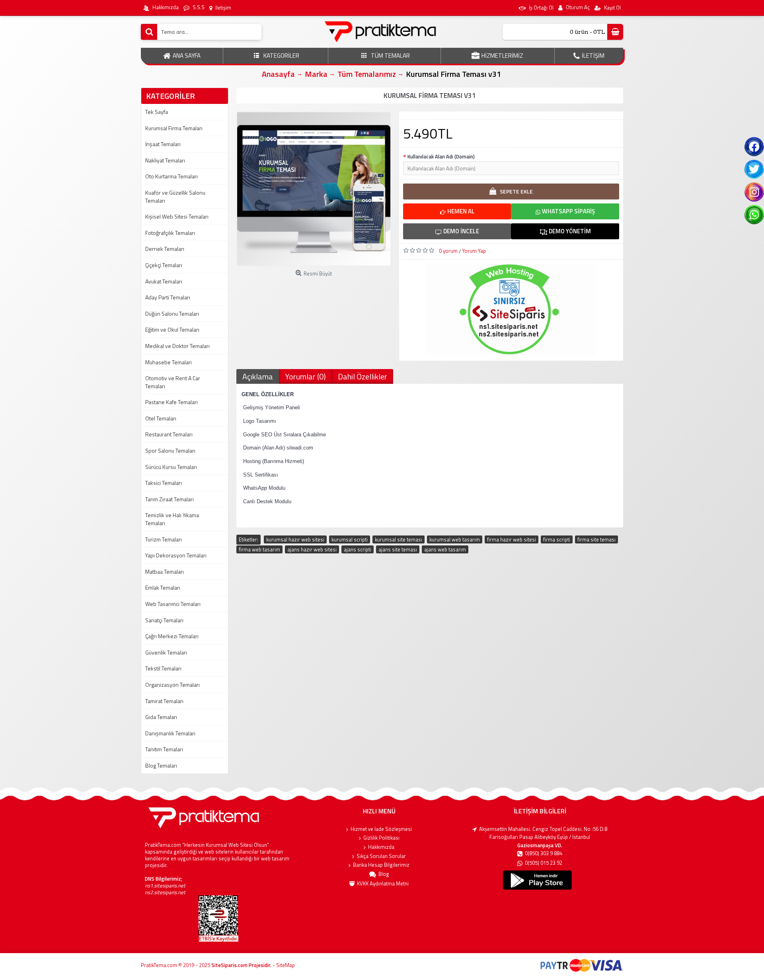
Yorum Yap (474, 251)
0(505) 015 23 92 (543, 863)
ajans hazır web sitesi (312, 549)
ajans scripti (357, 549)
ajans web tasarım (445, 549)
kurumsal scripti (349, 539)
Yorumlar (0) (305, 376)
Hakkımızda (381, 847)
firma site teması (596, 539)
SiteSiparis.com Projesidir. (241, 965)
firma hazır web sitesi (511, 539)
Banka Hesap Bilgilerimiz (381, 865)
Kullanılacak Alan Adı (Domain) (441, 156)
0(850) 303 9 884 (543, 853)
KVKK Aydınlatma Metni (383, 883)
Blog (383, 874)
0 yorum (448, 251)
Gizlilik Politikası (381, 838)
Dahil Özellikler (362, 376)
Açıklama (257, 376)
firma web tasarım (259, 549)
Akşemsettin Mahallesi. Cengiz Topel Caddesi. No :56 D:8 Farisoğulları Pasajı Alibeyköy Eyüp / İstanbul (543, 833)
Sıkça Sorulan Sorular (381, 856)
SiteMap (285, 965)
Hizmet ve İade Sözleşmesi (381, 829)
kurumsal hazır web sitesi (295, 539)
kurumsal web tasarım (454, 539)
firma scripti (556, 539)
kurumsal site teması (398, 539)
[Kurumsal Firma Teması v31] (313, 188)
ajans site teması (397, 549)
